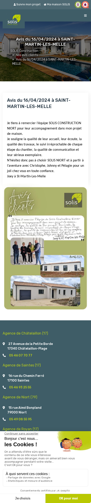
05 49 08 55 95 (20, 419)
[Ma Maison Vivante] (78, 4)
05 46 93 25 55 (20, 387)
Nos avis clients (27, 55)
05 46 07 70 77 (20, 355)
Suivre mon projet (28, 4)
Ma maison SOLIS (58, 4)
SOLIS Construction (24, 51)
